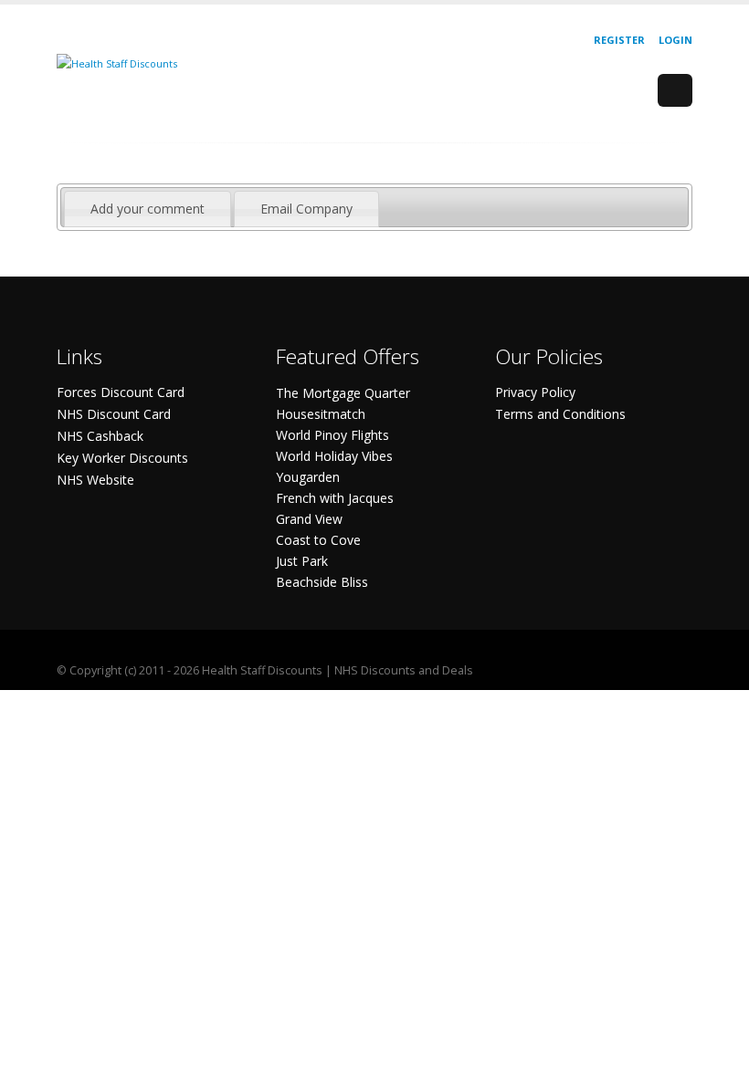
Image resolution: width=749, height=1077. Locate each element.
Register (619, 40)
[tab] (147, 209)
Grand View (309, 519)
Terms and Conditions (560, 414)
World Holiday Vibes (334, 456)
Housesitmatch (320, 414)
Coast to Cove (318, 540)
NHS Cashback (100, 435)
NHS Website (95, 479)
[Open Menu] (675, 90)
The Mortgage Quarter (343, 393)
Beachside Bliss (322, 582)
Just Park (302, 561)
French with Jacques (335, 498)
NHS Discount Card (114, 414)
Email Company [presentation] (306, 208)
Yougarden (308, 477)
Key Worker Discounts (122, 457)
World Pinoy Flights (332, 435)
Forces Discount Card (121, 392)
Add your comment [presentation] (147, 208)
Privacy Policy (535, 392)
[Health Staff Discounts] (117, 62)
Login (675, 40)
